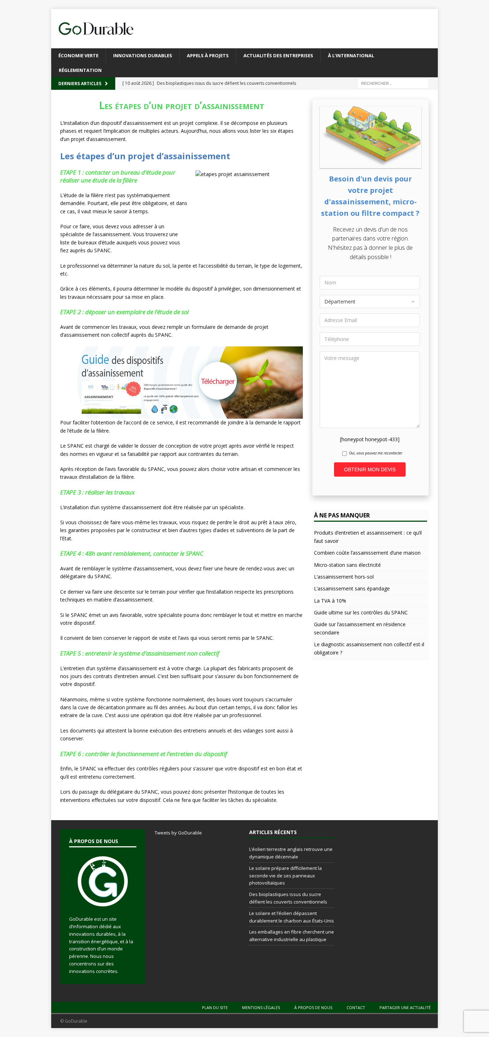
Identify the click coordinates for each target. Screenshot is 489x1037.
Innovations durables (142, 55)
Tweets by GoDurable (178, 832)
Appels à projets (208, 55)
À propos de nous (313, 1007)
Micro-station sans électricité (347, 564)
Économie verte (78, 55)
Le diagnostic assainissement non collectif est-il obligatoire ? (369, 648)
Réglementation (80, 70)
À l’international (351, 55)
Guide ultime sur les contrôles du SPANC (361, 612)
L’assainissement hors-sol (344, 576)
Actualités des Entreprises (278, 55)
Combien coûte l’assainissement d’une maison (367, 552)
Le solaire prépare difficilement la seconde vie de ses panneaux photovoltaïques (285, 875)
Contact (356, 1007)
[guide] (181, 414)
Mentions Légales (261, 1007)
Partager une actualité (405, 1007)
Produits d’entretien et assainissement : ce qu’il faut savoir (368, 536)
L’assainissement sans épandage (352, 588)
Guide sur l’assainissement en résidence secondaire (360, 628)
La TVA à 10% (330, 600)
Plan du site (215, 1007)
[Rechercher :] (393, 83)
